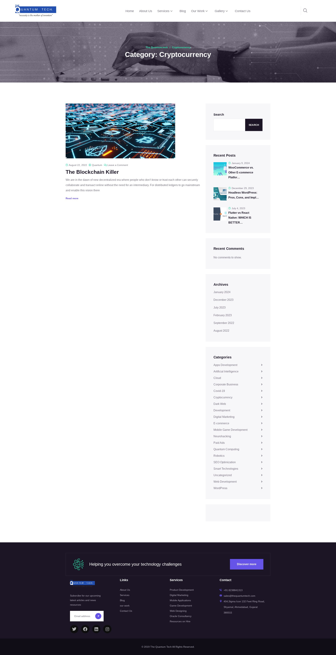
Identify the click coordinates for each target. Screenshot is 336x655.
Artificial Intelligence (226, 371)
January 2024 (222, 292)
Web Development (225, 481)
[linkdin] (96, 629)
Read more (72, 198)
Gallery (220, 11)
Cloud (217, 377)
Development (222, 410)
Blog (183, 11)
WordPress (220, 488)
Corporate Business (226, 384)
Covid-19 (219, 390)
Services (163, 11)
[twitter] (74, 629)
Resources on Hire (180, 621)
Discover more (246, 564)
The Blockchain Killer (92, 172)
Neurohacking (222, 436)
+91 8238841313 (233, 590)
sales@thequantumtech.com (239, 595)
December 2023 (223, 299)
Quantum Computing (226, 449)
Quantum (97, 165)
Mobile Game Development (230, 429)
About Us (145, 11)
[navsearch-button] (305, 10)
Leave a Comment (117, 165)
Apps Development (225, 364)
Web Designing (178, 610)
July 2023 (220, 307)
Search (219, 114)
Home (129, 11)
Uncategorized (223, 475)
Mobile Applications (180, 600)
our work (125, 605)
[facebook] (85, 629)
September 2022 (224, 322)
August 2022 (221, 330)
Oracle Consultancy (180, 616)
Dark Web (220, 403)
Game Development (181, 605)
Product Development (182, 589)
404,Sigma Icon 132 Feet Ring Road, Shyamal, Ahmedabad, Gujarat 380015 (244, 607)
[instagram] (107, 629)
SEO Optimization (225, 462)
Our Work (198, 11)
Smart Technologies (226, 468)
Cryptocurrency (223, 397)
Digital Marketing (224, 416)
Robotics (219, 455)
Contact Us (242, 11)
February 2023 (223, 315)
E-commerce (221, 423)
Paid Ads (219, 442)
